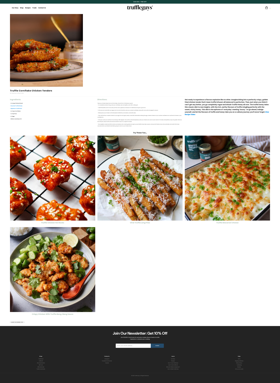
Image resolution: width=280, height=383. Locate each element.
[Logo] (140, 8)
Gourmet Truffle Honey (16, 105)
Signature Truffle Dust (16, 108)
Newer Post (20, 322)
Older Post (14, 322)
